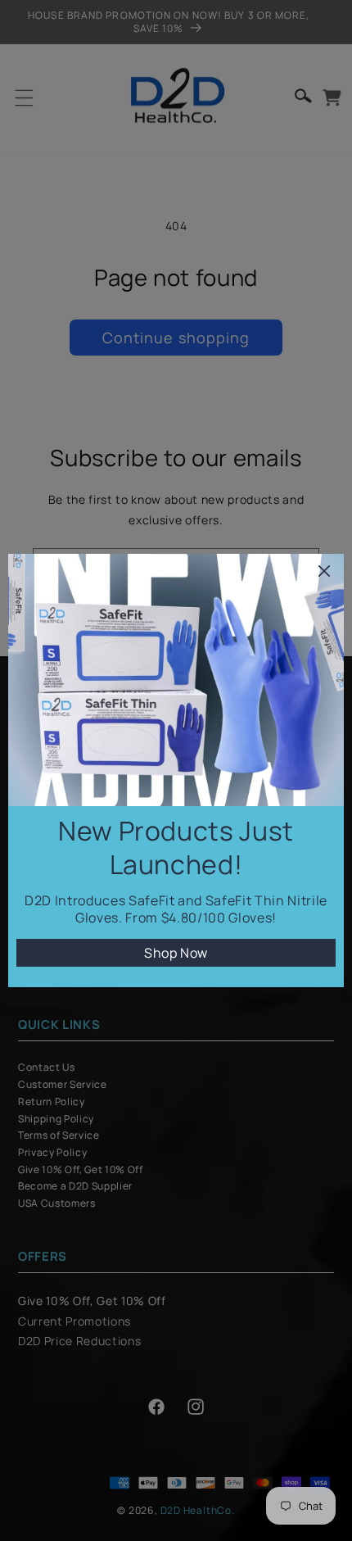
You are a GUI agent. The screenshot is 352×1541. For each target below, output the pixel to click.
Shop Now (176, 953)
